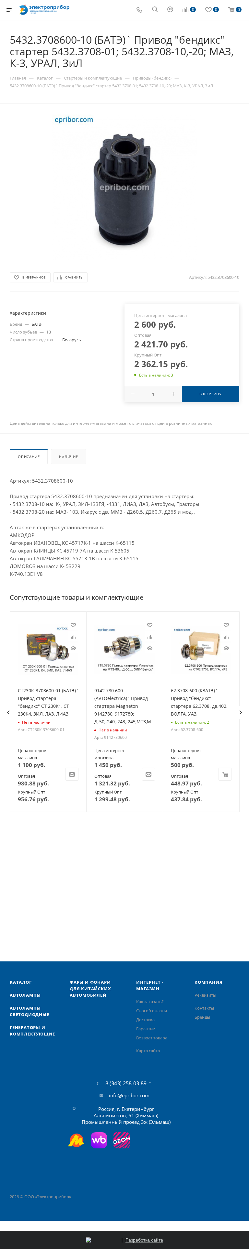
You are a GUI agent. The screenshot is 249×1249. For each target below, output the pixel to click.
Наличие (68, 456)
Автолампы (25, 995)
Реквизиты (205, 995)
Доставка (145, 1020)
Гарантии (145, 1029)
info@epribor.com (129, 1095)
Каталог (21, 982)
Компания (208, 982)
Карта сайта (148, 1051)
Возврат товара (151, 1038)
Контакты (204, 1008)
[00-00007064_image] (124, 187)
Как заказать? (150, 1001)
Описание (29, 456)
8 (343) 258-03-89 (126, 1083)
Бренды (202, 1017)
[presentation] (8, 712)
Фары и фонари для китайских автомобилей (90, 988)
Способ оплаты (151, 1010)
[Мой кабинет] (170, 10)
